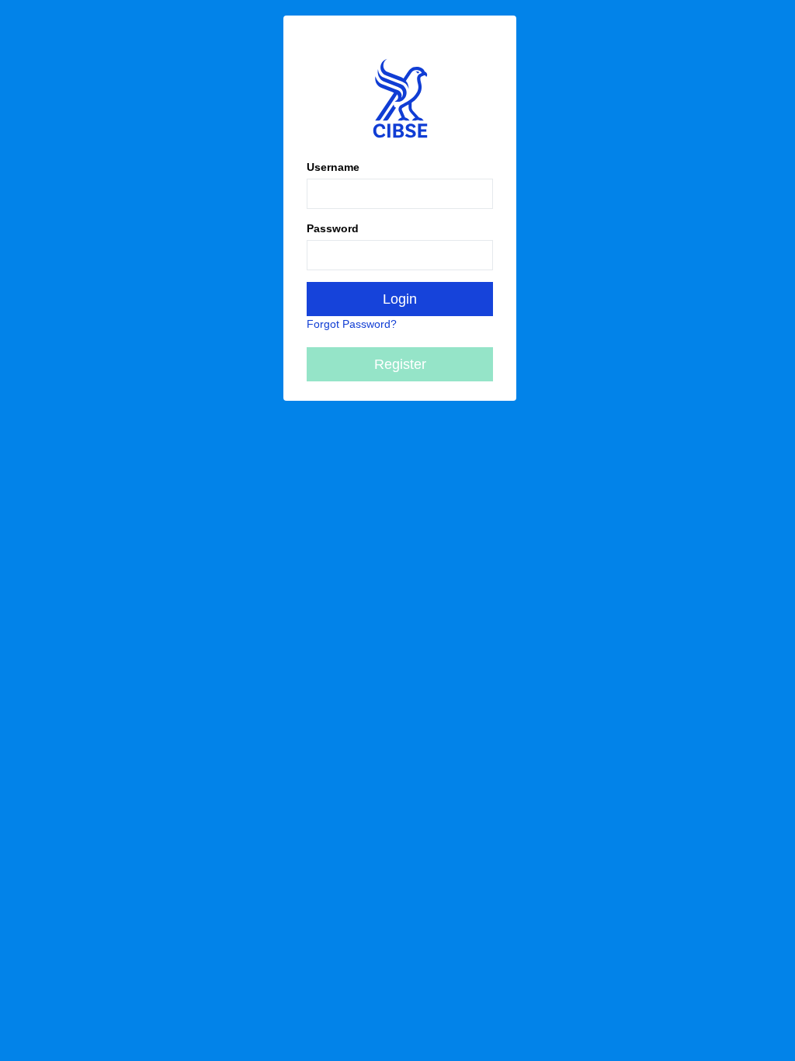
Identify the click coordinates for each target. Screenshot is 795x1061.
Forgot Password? (352, 324)
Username (333, 167)
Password (333, 228)
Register (400, 364)
